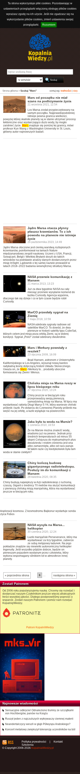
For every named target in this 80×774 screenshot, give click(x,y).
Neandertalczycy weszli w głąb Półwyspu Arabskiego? (37, 724)
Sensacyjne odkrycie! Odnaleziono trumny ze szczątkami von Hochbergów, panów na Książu (39, 712)
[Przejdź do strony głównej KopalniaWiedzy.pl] (40, 47)
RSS (10, 742)
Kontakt (58, 741)
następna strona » (64, 575)
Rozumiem (48, 24)
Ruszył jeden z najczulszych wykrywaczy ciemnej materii (39, 718)
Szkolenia (28, 744)
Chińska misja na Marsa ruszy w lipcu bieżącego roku (52, 384)
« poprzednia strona (17, 575)
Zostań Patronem (15, 583)
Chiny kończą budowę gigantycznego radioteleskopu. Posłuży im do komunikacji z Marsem (51, 468)
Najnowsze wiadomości (20, 703)
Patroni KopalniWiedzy (40, 627)
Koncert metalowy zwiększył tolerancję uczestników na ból (40, 729)
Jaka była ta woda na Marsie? (50, 421)
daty (75, 90)
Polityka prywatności (34, 741)
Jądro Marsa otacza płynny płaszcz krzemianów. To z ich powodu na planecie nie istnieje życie (52, 233)
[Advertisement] (40, 181)
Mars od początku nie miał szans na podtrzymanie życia (49, 99)
